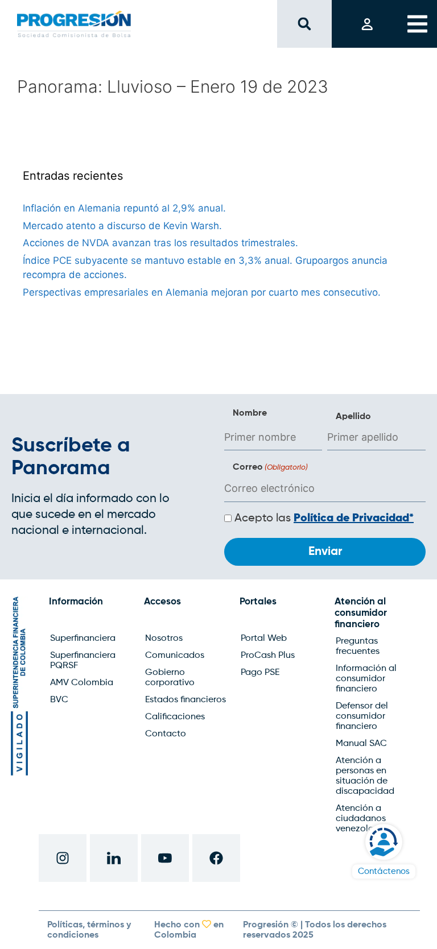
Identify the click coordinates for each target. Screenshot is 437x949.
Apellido (353, 416)
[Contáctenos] (384, 841)
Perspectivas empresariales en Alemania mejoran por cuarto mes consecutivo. (202, 292)
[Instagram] (62, 858)
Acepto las (324, 518)
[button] (304, 24)
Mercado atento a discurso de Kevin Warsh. (122, 225)
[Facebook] (216, 858)
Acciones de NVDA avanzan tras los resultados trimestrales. (160, 242)
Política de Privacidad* (354, 518)
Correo (270, 467)
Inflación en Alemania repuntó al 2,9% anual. (124, 208)
